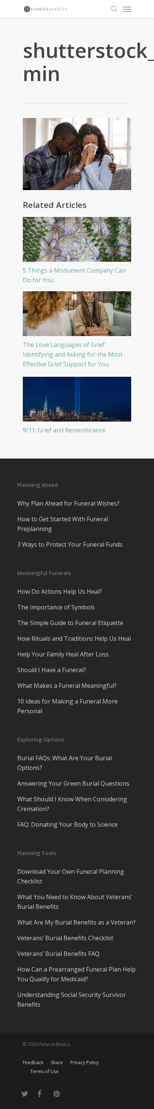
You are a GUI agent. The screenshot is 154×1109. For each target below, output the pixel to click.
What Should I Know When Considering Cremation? (72, 804)
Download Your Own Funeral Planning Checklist (70, 876)
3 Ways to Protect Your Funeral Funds (70, 544)
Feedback (33, 1062)
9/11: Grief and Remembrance (64, 430)
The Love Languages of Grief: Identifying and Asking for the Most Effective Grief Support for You (73, 354)
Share (57, 1062)
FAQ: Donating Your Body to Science (67, 824)
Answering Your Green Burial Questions (73, 783)
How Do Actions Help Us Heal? (59, 591)
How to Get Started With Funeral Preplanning (62, 524)
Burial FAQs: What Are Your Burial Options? (64, 763)
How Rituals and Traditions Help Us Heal (74, 638)
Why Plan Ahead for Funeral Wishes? (68, 503)
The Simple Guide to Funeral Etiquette (70, 623)
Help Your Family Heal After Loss (63, 654)
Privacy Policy (84, 1062)
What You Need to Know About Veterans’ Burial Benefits (74, 902)
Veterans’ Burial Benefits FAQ (58, 954)
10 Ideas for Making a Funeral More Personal (67, 706)
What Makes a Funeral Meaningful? (67, 685)
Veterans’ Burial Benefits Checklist (65, 938)
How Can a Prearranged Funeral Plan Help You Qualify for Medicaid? (76, 974)
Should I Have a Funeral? (51, 670)
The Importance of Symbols (56, 607)
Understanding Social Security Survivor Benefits (71, 1000)
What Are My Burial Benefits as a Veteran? (76, 922)
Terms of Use (44, 1071)
